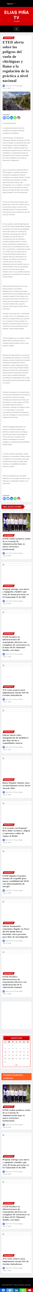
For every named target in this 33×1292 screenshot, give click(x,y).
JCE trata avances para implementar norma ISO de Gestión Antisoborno (16, 692)
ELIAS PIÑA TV (16, 14)
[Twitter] (8, 117)
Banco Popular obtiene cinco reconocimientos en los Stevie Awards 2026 (16, 785)
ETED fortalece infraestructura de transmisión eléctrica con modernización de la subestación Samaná (14, 982)
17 (5, 1055)
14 (20, 1052)
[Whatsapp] (15, 117)
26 (13, 1058)
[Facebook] (4, 117)
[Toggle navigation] (16, 29)
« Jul (15, 1065)
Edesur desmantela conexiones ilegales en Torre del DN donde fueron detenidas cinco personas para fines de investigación (16, 931)
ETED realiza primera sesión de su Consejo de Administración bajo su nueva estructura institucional (16, 543)
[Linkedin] (11, 117)
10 (5, 1052)
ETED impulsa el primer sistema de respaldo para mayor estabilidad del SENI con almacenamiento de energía (16, 881)
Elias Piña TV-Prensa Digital (14, 86)
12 (13, 1052)
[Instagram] (18, 117)
